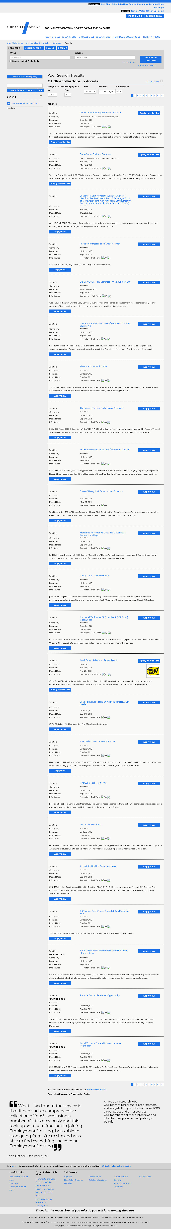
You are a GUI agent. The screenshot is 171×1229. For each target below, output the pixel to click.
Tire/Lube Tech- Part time (93, 783)
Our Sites (14, 1183)
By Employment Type (71, 88)
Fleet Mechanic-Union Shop (94, 366)
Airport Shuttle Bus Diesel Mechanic (98, 866)
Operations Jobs (43, 1182)
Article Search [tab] (33, 48)
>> (162, 95)
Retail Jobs (41, 1202)
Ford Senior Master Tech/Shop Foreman (100, 243)
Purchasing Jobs (44, 1199)
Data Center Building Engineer (96, 154)
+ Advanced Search (147, 65)
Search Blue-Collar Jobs (61, 37)
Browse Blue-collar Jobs (37, 43)
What (13, 53)
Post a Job (135, 15)
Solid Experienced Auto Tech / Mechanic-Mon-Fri (105, 449)
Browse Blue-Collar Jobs (94, 37)
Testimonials (95, 1176)
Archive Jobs (145, 1176)
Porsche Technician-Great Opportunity (100, 995)
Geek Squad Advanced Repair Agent (98, 660)
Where (79, 53)
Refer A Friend (151, 37)
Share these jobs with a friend (25, 103)
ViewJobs (103, 87)
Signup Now (154, 15)
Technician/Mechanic (91, 824)
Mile (86, 87)
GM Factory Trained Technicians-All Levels (101, 408)
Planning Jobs (43, 1185)
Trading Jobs (42, 1205)
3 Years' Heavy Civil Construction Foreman (101, 491)
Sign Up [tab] (50, 48)
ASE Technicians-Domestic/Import (97, 741)
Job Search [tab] (15, 48)
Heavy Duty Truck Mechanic (94, 575)
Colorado (57, 43)
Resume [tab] (62, 48)
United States (129, 62)
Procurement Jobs (45, 1189)
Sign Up (68, 1176)
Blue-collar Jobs (15, 43)
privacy (15, 1166)
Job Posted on (122, 87)
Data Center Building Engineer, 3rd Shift (100, 112)
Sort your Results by (56, 88)
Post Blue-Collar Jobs (126, 37)
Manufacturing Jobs (45, 1179)
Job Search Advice (98, 1180)
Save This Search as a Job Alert (25, 90)
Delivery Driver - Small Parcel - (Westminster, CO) (105, 282)
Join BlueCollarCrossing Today (24, 77)
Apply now (149, 196)
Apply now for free (150, 113)
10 (158, 95)
